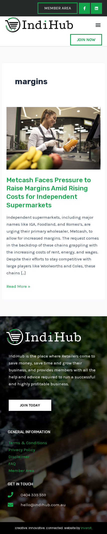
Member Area (21, 470)
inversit (86, 528)
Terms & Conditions (27, 442)
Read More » (18, 286)
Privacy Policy (21, 449)
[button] (98, 25)
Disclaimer (18, 456)
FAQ (12, 463)
